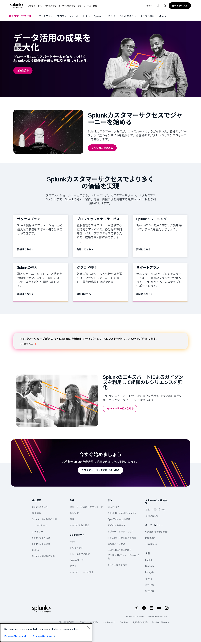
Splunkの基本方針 (41, 537)
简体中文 (149, 584)
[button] (35, 5)
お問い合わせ (151, 515)
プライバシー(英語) (88, 622)
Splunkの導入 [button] (127, 16)
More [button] (162, 16)
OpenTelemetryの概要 (119, 519)
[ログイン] (158, 5)
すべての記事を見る (117, 564)
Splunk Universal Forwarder (122, 513)
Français (149, 572)
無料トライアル (179, 5)
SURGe (36, 550)
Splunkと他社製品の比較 (44, 519)
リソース (87, 6)
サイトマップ (108, 622)
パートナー (37, 531)
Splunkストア (77, 560)
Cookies (124, 622)
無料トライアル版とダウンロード (86, 507)
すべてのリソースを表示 (82, 572)
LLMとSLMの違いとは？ (119, 550)
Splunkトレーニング (104, 16)
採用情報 (36, 513)
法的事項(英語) (66, 622)
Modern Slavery (160, 622)
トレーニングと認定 (80, 554)
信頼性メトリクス (116, 543)
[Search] (165, 5)
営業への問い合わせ (155, 509)
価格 (72, 519)
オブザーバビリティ (67, 6)
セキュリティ (50, 6)
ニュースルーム (39, 525)
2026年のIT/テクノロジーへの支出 (124, 557)
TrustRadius (151, 544)
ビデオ (73, 566)
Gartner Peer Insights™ (156, 531)
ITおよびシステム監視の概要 (122, 537)
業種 (79, 6)
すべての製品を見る (79, 525)
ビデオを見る (26, 344)
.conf (72, 541)
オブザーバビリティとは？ (121, 531)
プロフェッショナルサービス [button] (72, 16)
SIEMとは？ (113, 507)
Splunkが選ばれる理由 (43, 556)
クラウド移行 (147, 16)
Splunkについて (40, 507)
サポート (150, 6)
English (148, 560)
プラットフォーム (35, 6)
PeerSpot (150, 537)
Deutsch (149, 566)
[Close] (88, 627)
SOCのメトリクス (116, 525)
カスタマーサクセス (20, 16)
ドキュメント (76, 547)
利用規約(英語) (140, 622)
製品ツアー (75, 513)
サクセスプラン (44, 16)
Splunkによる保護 (41, 543)
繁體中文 (149, 590)
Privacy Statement (15, 636)
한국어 (148, 578)
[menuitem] (35, 5)
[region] (46, 632)
